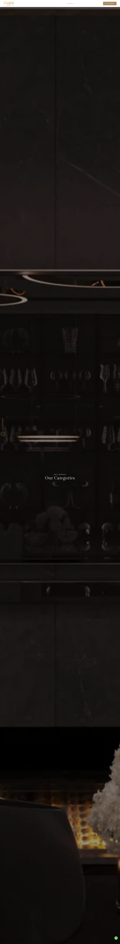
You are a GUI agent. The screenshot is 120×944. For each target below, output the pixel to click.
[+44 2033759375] (3, 434)
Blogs (78, 3)
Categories (70, 3)
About (62, 3)
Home (56, 3)
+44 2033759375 (3, 424)
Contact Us (96, 3)
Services (85, 3)
